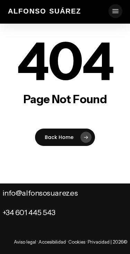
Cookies (76, 242)
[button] (115, 11)
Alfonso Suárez (44, 11)
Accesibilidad (52, 242)
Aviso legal (25, 242)
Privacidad (99, 242)
